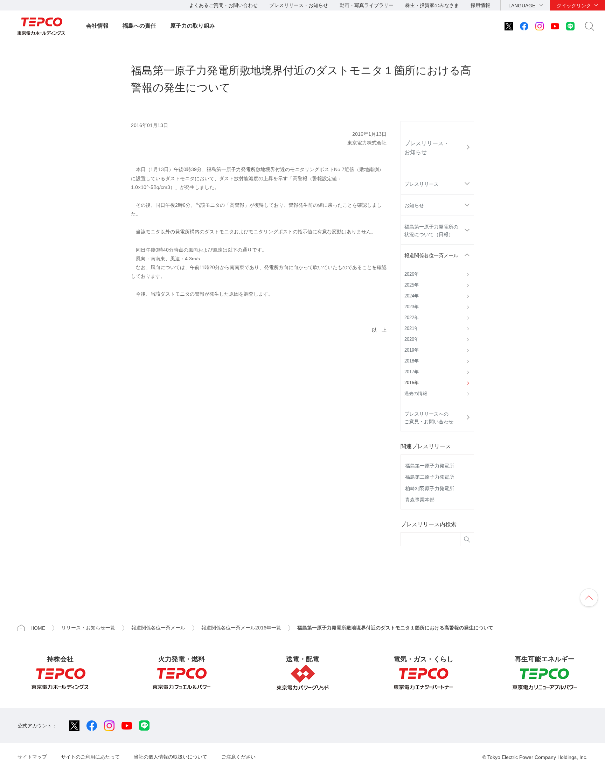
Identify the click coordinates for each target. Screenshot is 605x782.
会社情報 (97, 26)
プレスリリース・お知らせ (298, 5)
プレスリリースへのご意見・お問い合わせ (428, 417)
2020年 (411, 339)
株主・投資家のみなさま (432, 5)
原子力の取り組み (192, 26)
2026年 (411, 274)
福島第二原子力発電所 (429, 477)
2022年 (411, 317)
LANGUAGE (521, 5)
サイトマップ (32, 757)
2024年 (411, 296)
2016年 (411, 382)
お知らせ (414, 205)
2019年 (411, 350)
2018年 (411, 361)
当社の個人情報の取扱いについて (170, 757)
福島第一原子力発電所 (429, 466)
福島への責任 (139, 26)
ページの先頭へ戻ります (589, 598)
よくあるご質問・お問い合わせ (223, 5)
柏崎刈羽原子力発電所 (429, 488)
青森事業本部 (419, 499)
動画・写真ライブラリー (367, 5)
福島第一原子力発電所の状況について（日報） (431, 230)
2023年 (411, 306)
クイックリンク (574, 5)
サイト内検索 (589, 26)
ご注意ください (238, 757)
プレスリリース (421, 184)
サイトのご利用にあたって (90, 757)
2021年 (411, 328)
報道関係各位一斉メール (431, 255)
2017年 (411, 371)
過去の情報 (415, 393)
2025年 (411, 285)
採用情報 (480, 5)
